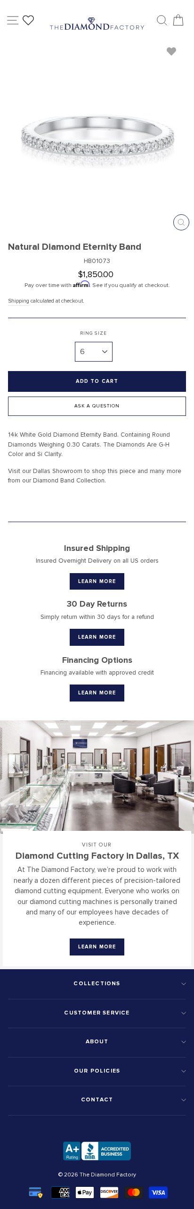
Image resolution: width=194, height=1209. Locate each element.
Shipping (18, 300)
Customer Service (96, 1012)
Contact (97, 1099)
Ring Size (93, 333)
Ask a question (97, 406)
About (97, 1041)
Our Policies (97, 1070)
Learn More (97, 581)
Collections (96, 983)
